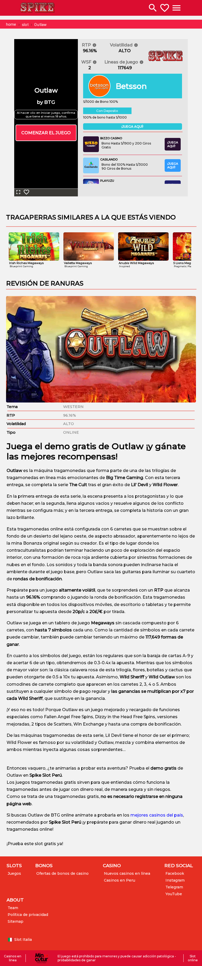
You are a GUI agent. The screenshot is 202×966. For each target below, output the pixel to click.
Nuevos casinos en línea (127, 873)
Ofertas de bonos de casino (62, 873)
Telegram (174, 887)
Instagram (175, 880)
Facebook (174, 873)
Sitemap (15, 921)
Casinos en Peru (119, 880)
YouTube (173, 894)
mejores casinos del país (156, 815)
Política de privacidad (28, 914)
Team (13, 907)
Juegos (14, 873)
